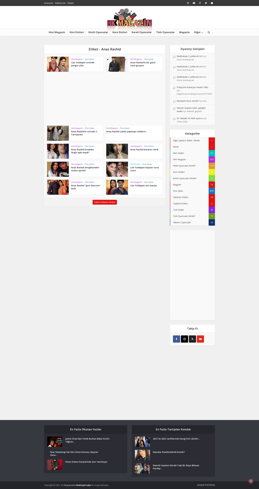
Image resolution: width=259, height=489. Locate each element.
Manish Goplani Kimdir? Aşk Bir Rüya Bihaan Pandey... (176, 467)
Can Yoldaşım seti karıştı (143, 185)
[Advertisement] (104, 100)
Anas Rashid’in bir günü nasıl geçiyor (142, 64)
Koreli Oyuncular (142, 32)
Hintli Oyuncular (98, 32)
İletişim (70, 3)
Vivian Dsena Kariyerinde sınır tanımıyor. (86, 461)
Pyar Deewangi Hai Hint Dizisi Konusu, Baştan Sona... (74, 453)
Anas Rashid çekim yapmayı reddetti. (126, 131)
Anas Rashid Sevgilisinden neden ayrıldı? (85, 169)
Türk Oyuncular (165, 32)
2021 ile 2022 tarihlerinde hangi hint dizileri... (176, 438)
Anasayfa (48, 3)
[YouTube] (200, 339)
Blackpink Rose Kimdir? (188, 100)
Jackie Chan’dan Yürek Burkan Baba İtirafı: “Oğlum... (87, 440)
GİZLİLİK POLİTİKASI (206, 485)
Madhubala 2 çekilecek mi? (189, 56)
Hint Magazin (57, 32)
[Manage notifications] (251, 481)
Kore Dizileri (120, 32)
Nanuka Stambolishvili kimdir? (169, 452)
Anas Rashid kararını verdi (144, 149)
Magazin (184, 32)
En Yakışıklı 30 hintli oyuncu (190, 118)
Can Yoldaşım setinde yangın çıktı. (82, 64)
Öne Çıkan (89, 59)
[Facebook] (176, 339)
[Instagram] (184, 339)
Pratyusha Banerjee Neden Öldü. (192, 87)
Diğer (197, 32)
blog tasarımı (70, 485)
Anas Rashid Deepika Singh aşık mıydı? (82, 151)
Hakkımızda (60, 3)
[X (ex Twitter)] (192, 339)
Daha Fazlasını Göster (104, 202)
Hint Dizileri (77, 32)
